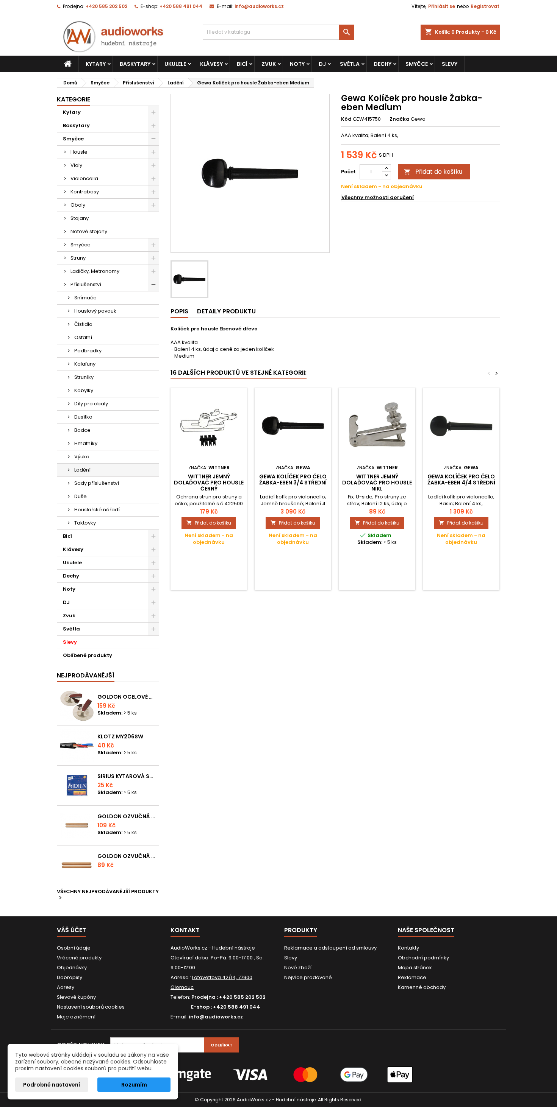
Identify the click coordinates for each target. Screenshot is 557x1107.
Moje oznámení (76, 1016)
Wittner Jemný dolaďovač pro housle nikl (377, 482)
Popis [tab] (179, 311)
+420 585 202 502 (106, 6)
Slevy (449, 64)
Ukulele (175, 64)
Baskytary (135, 64)
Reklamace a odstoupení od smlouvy (330, 947)
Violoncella (84, 178)
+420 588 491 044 (181, 6)
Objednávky (72, 967)
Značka (400, 119)
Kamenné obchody (422, 987)
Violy (76, 165)
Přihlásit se (441, 6)
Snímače (85, 297)
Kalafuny (84, 363)
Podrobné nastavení (51, 1084)
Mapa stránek (415, 967)
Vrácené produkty (79, 957)
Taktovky (85, 522)
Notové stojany (88, 231)
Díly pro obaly (91, 403)
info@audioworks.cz (259, 6)
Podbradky (88, 350)
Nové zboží (297, 967)
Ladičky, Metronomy (94, 271)
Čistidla (83, 324)
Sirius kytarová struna (126, 776)
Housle (79, 152)
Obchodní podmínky (423, 957)
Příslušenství (85, 284)
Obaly (77, 205)
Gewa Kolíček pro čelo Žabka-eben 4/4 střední (461, 479)
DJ (322, 64)
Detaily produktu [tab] (226, 311)
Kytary (96, 64)
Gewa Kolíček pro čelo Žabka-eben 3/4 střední (293, 479)
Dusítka (83, 416)
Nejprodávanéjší (85, 675)
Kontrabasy (84, 191)
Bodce (82, 430)
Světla (350, 64)
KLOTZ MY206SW (120, 736)
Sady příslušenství (96, 483)
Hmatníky (85, 443)
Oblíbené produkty (87, 655)
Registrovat (485, 6)
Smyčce (416, 64)
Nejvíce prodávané (308, 977)
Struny (78, 258)
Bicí (242, 64)
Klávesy (211, 64)
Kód (346, 119)
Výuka (81, 456)
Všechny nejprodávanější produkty (108, 895)
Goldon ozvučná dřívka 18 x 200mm (126, 816)
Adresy (65, 987)
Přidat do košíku (433, 171)
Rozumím (134, 1084)
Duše (80, 496)
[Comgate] (278, 1074)
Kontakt (185, 930)
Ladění (82, 469)
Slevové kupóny (76, 997)
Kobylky (83, 390)
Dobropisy (69, 977)
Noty (297, 64)
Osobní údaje (74, 947)
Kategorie (73, 99)
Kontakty (408, 947)
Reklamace (412, 977)
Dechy (382, 64)
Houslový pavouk (95, 311)
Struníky (84, 377)
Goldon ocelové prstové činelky (126, 697)
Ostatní (83, 337)
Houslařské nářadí (97, 509)
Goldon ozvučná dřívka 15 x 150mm (126, 856)
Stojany (79, 218)
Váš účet (71, 930)
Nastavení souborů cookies (91, 1006)
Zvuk (268, 64)
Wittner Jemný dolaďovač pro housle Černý (209, 482)
